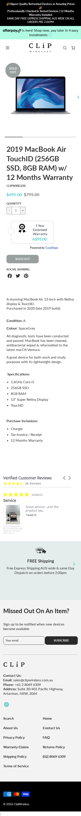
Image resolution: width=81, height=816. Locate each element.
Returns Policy (54, 747)
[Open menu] (7, 48)
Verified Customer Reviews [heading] (27, 478)
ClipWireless (16, 185)
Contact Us (51, 728)
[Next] (78, 97)
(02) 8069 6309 (54, 756)
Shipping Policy (15, 756)
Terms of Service (16, 766)
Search (8, 718)
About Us (10, 728)
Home (47, 718)
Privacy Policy (14, 737)
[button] (65, 478)
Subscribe (61, 640)
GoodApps (51, 247)
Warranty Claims (16, 747)
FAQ (46, 737)
